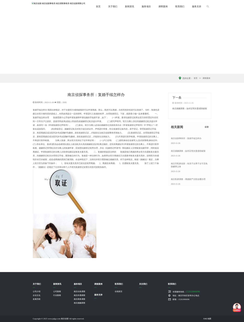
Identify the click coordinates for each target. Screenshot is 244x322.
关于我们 (112, 6)
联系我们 (179, 6)
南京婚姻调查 (79, 303)
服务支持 (196, 6)
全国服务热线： (186, 291)
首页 (98, 6)
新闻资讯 (129, 6)
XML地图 (207, 319)
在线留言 (118, 291)
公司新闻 (57, 291)
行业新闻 (57, 295)
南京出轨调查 (79, 291)
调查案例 (163, 6)
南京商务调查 (79, 299)
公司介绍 (36, 291)
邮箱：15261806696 (181, 299)
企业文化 (36, 295)
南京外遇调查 (79, 295)
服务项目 (146, 6)
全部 (207, 127)
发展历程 (36, 299)
